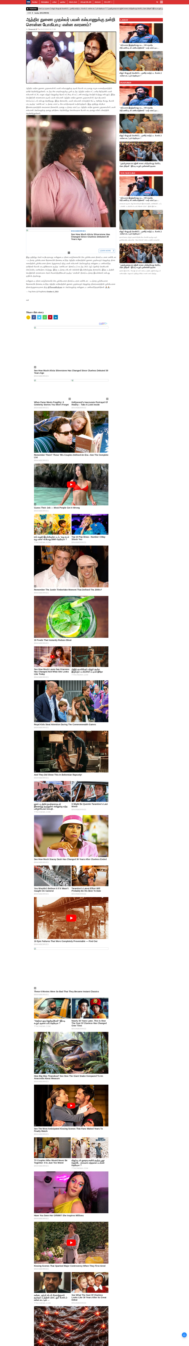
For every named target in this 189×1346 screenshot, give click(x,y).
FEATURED (125, 82)
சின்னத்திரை (45, 2)
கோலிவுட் (35, 2)
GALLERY (107, 2)
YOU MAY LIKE (127, 173)
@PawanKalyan (55, 287)
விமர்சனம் (98, 2)
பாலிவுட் (54, 2)
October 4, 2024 (52, 292)
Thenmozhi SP (32, 29)
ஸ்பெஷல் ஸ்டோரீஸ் (85, 2)
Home (29, 13)
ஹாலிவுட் (63, 2)
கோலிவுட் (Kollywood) (42, 13)
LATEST (124, 20)
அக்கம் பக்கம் (73, 2)
